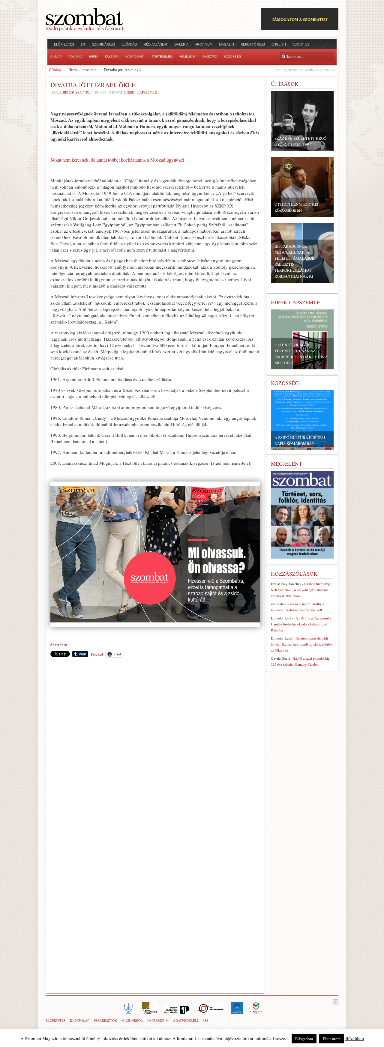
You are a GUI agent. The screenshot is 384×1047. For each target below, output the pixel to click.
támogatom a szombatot (300, 19)
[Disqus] (155, 745)
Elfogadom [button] (304, 1038)
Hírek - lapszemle (82, 69)
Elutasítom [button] (331, 1038)
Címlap (55, 69)
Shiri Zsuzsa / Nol (76, 92)
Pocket (97, 654)
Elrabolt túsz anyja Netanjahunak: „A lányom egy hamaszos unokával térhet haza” (300, 589)
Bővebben (354, 1038)
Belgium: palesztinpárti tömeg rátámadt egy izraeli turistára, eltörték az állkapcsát (301, 644)
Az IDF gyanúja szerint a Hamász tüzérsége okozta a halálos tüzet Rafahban (301, 624)
